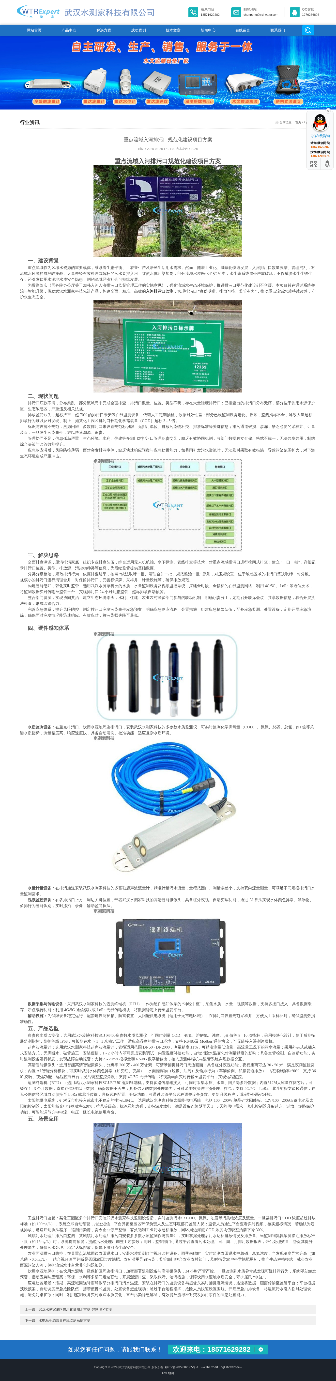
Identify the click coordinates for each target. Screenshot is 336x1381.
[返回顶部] (327, 164)
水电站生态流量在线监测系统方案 (64, 1320)
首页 (298, 122)
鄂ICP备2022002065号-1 (182, 1367)
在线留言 (242, 30)
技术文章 (173, 30)
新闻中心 (208, 30)
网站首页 (34, 30)
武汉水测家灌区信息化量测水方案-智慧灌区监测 (75, 1309)
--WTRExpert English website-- (221, 1367)
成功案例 (138, 30)
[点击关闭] (328, 111)
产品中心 (68, 30)
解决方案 (103, 30)
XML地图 (168, 1373)
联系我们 (277, 30)
